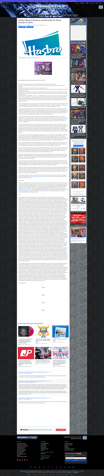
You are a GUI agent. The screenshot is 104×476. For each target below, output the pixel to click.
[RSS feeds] (60, 467)
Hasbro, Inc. (69, 472)
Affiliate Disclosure (44, 448)
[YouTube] (44, 467)
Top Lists (18, 455)
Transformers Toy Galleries (22, 446)
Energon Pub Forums (21, 447)
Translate (42, 449)
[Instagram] (52, 467)
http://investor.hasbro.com (36, 176)
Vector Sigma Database (21, 449)
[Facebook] (30, 467)
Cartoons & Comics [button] (55, 15)
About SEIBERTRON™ (45, 443)
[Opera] (27, 460)
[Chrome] (17, 460)
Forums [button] (42, 15)
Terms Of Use (43, 447)
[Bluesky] (35, 467)
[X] (39, 467)
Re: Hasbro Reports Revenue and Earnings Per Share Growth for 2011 (33, 371)
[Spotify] (73, 467)
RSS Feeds (67, 447)
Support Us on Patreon (69, 449)
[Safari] (19, 460)
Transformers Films (21, 448)
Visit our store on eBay (78, 145)
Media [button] (70, 15)
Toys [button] (47, 15)
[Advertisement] (11, 34)
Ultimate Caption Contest (77, 238)
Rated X (25, 373)
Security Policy (44, 446)
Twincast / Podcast (68, 444)
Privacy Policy (43, 444)
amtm (25, 399)
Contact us (43, 453)
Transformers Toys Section (22, 444)
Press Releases (22, 27)
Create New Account (45, 457)
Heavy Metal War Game (21, 453)
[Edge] (24, 460)
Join (34, 57)
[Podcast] (65, 467)
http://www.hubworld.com (26, 190)
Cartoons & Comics (20, 451)
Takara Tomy (76, 472)
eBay (83, 23)
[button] (77, 3)
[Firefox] (22, 460)
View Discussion (24, 57)
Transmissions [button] (34, 15)
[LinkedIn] (56, 467)
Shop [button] (28, 15)
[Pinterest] (48, 467)
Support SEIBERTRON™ (61, 429)
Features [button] (64, 15)
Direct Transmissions (73, 453)
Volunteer (66, 446)
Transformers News (77, 43)
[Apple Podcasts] (69, 467)
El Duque (26, 25)
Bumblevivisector (27, 382)
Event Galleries (20, 452)
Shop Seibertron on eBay (69, 448)
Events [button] (75, 15)
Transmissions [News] (21, 443)
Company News (30, 27)
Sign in (29, 57)
